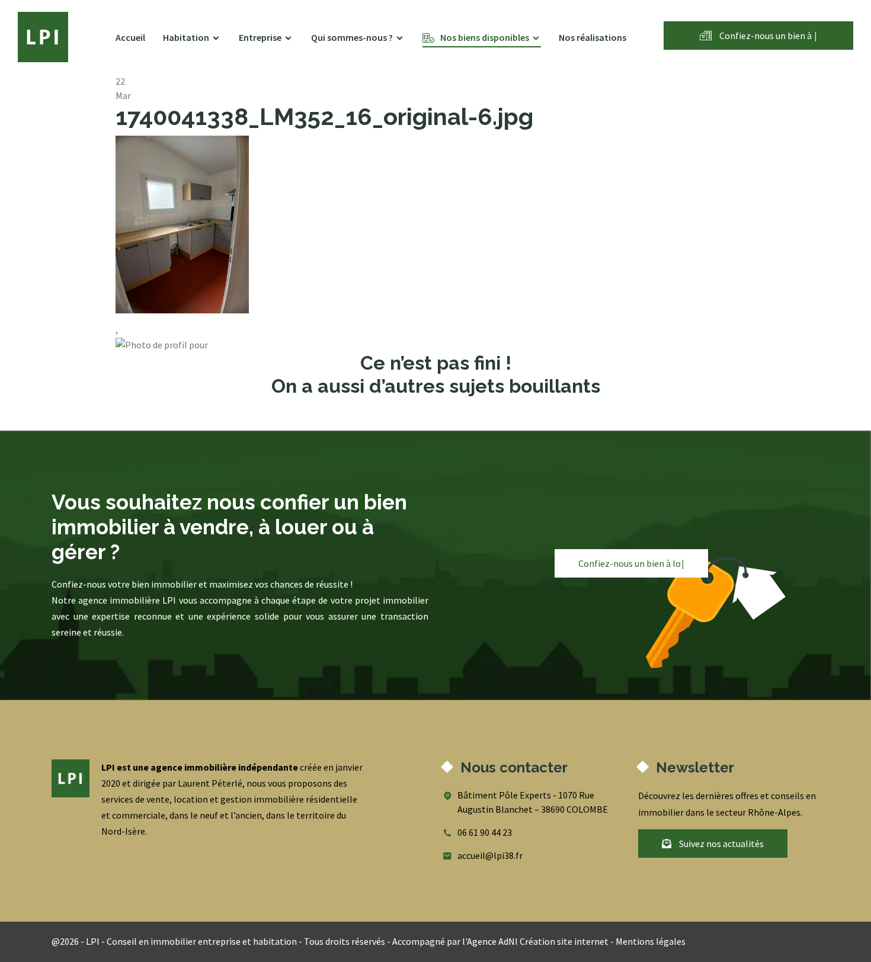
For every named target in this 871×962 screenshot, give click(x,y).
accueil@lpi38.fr (490, 855)
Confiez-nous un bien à (767, 35)
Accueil (130, 37)
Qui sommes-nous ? (352, 37)
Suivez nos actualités (720, 843)
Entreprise (260, 37)
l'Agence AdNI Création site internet (535, 941)
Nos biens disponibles (484, 37)
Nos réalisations (592, 37)
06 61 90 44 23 (484, 832)
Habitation (186, 37)
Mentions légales (651, 941)
